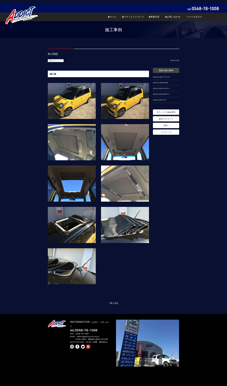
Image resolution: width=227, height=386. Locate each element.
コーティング (166, 132)
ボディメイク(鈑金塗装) (166, 112)
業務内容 (155, 16)
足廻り (166, 125)
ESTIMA (165, 83)
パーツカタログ (194, 16)
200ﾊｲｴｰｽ (165, 94)
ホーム (113, 16)
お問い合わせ (173, 16)
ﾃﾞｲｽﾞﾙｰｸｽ (166, 77)
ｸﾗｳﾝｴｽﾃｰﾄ (166, 88)
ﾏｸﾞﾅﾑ (164, 100)
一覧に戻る (113, 303)
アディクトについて (134, 16)
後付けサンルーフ (55, 61)
